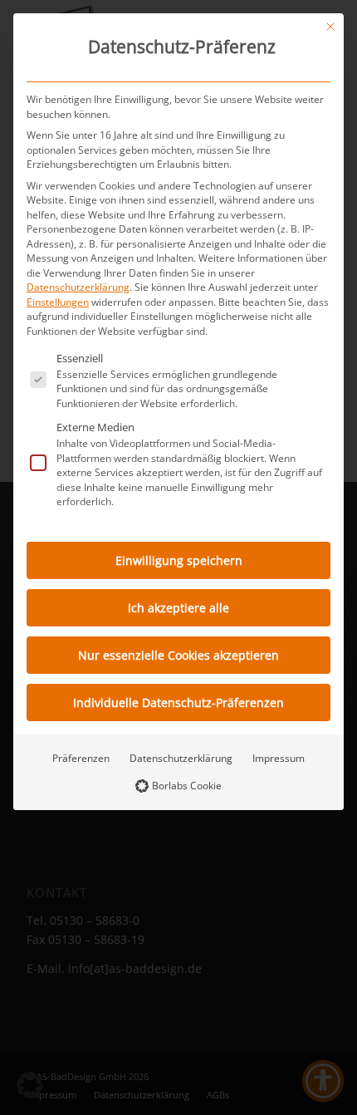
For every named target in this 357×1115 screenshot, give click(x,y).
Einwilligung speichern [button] (178, 560)
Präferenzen (81, 758)
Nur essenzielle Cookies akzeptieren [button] (178, 655)
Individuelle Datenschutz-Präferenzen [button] (178, 702)
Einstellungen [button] (58, 302)
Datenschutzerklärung (78, 287)
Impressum (278, 758)
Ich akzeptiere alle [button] (178, 608)
